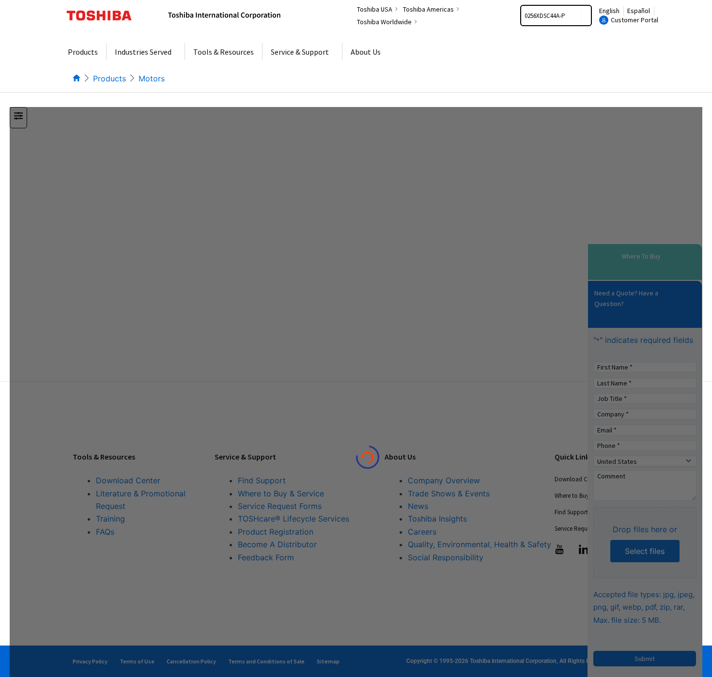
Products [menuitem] (83, 52)
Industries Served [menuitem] (143, 52)
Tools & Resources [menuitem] (223, 52)
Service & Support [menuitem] (300, 52)
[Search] (586, 15)
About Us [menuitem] (366, 52)
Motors (152, 78)
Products (109, 78)
